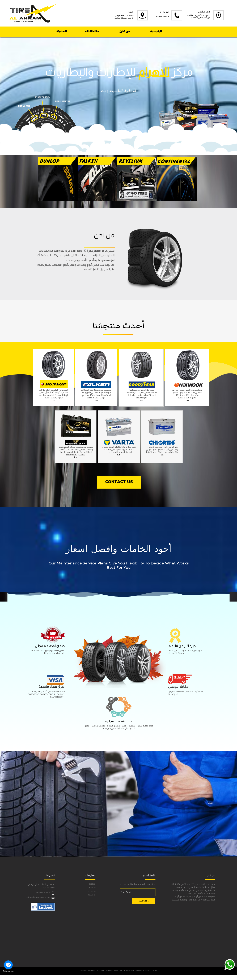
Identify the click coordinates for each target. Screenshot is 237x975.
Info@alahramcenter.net (38, 897)
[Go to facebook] (8, 964)
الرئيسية (91, 895)
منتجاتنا (92, 887)
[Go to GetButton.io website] (8, 971)
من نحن (91, 891)
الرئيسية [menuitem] (156, 31)
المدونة (92, 884)
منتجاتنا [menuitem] (93, 31)
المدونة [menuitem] (61, 31)
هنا (96, 400)
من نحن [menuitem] (124, 31)
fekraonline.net (151, 970)
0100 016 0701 (162, 16)
